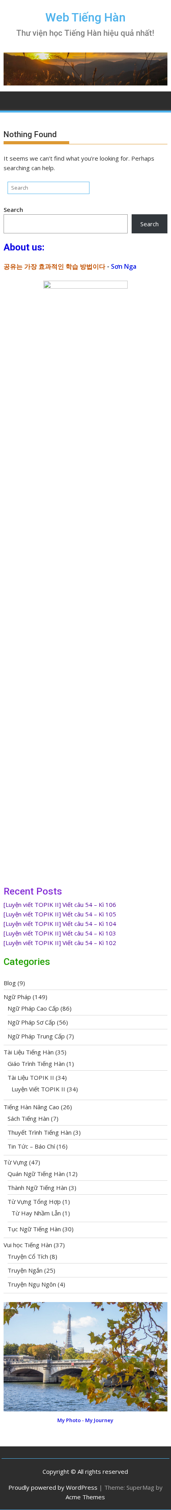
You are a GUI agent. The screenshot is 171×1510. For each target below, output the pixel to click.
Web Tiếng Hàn (85, 17)
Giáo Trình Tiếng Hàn (36, 1063)
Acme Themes (85, 1497)
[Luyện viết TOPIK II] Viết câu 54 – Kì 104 (60, 924)
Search (13, 209)
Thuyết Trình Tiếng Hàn (40, 1132)
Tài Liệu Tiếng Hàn (29, 1052)
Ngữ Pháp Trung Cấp (36, 1036)
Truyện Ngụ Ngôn (32, 1284)
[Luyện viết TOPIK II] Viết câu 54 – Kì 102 (60, 943)
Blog (10, 983)
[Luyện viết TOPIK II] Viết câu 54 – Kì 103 (60, 933)
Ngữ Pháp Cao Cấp (33, 1008)
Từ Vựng (15, 1162)
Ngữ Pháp (17, 997)
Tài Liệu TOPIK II (31, 1077)
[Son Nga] (85, 1409)
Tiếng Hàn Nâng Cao (31, 1107)
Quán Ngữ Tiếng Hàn (36, 1174)
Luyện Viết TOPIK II (38, 1089)
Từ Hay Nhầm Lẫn (36, 1213)
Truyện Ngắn (25, 1270)
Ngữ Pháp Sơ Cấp (31, 1022)
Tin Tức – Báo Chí (31, 1146)
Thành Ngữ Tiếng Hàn (37, 1188)
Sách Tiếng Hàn (28, 1118)
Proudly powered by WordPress (52, 1487)
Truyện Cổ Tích (28, 1256)
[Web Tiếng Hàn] (11, 99)
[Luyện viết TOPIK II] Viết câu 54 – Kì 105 (60, 914)
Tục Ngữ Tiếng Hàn (34, 1229)
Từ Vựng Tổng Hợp (34, 1201)
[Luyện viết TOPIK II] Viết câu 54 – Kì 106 (60, 904)
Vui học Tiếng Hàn (28, 1245)
